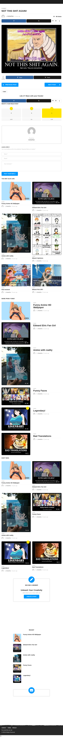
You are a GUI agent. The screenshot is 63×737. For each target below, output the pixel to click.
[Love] (27, 408)
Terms (9, 727)
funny (4, 91)
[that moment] (16, 275)
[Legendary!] (16, 419)
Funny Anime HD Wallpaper (11, 203)
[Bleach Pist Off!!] (46, 275)
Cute (11, 119)
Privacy (14, 727)
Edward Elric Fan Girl (39, 207)
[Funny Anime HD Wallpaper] (16, 191)
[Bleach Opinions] (46, 234)
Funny (4, 8)
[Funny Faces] (16, 396)
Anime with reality (7, 256)
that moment (6, 289)
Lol (31, 119)
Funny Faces (40, 390)
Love (52, 119)
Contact (4, 727)
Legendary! (39, 410)
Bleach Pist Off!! (37, 289)
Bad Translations (42, 436)
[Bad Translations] (16, 444)
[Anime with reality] (16, 233)
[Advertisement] (31, 615)
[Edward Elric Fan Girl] (46, 193)
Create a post (31, 596)
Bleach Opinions (37, 258)
